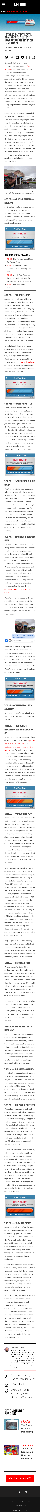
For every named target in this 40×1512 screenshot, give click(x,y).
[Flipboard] (17, 57)
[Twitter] (6, 57)
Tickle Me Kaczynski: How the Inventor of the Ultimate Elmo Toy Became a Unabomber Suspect (28, 1453)
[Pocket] (22, 57)
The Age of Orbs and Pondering (27, 1428)
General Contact (20, 1505)
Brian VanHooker (12, 11)
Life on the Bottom (20, 1384)
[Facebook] (12, 57)
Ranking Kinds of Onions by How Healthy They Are (19, 268)
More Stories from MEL (20, 1478)
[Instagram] (33, 57)
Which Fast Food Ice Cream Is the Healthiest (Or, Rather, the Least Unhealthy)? (19, 278)
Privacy (20, 1501)
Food (3, 11)
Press (29, 1501)
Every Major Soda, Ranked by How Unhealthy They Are (21, 1393)
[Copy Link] (28, 57)
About (12, 1501)
